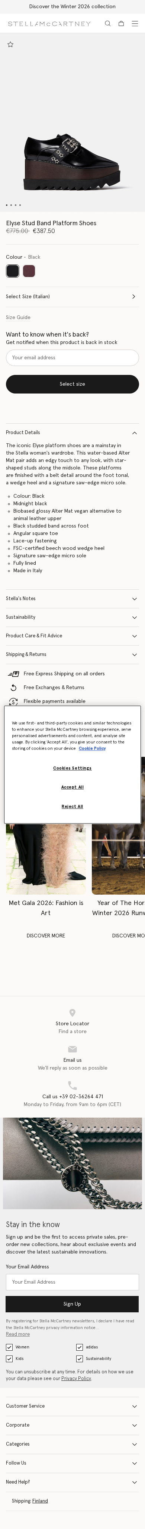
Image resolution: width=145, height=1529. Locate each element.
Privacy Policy (76, 1378)
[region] (73, 764)
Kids (19, 1359)
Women (22, 1347)
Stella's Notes (21, 598)
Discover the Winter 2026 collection (72, 6)
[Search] (108, 23)
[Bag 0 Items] (121, 23)
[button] (72, 122)
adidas (92, 1347)
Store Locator (72, 1023)
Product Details (23, 432)
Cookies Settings (72, 768)
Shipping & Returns (26, 654)
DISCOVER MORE (46, 936)
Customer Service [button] (25, 1406)
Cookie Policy (92, 748)
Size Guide (18, 317)
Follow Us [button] (16, 1463)
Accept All (72, 787)
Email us (73, 1060)
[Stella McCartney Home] (49, 23)
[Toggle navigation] (135, 23)
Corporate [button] (17, 1425)
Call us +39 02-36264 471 (72, 1096)
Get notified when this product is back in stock (61, 342)
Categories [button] (18, 1444)
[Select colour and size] (10, 44)
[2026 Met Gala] (46, 826)
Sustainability (20, 617)
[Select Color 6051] (29, 271)
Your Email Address (27, 1267)
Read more (18, 1334)
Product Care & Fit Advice (34, 636)
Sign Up (72, 1304)
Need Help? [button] (18, 1482)
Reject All (72, 807)
